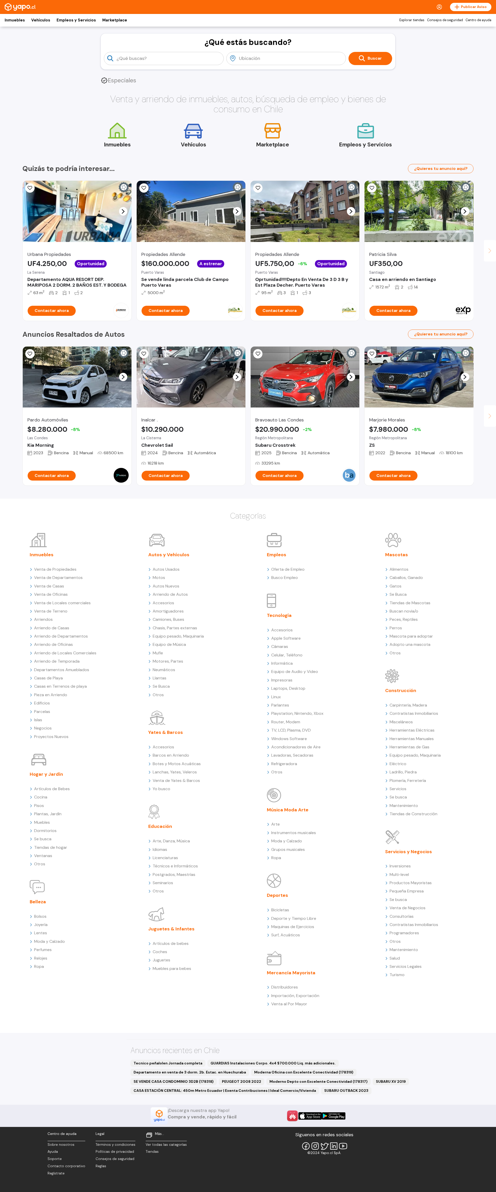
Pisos (39, 805)
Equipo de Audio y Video (294, 671)
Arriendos (43, 619)
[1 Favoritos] (144, 353)
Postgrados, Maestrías (174, 874)
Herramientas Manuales (412, 738)
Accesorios (163, 603)
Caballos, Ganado (406, 577)
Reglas (101, 1166)
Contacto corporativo (66, 1166)
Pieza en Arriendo (50, 694)
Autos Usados (166, 569)
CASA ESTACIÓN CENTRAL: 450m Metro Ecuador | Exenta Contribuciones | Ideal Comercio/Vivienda (225, 1090)
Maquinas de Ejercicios (292, 926)
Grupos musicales (288, 849)
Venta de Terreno (50, 611)
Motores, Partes (168, 661)
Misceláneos (401, 722)
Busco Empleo (284, 577)
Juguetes (161, 960)
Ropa (39, 966)
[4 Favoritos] (371, 188)
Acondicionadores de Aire (296, 747)
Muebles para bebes (172, 968)
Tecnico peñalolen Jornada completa (168, 1063)
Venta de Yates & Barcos (176, 780)
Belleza (38, 902)
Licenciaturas (165, 857)
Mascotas (396, 555)
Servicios (398, 788)
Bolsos (40, 916)
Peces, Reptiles (404, 619)
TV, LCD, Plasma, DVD (291, 730)
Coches (160, 951)
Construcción (400, 690)
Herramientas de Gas (409, 747)
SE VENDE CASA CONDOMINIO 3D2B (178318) (174, 1081)
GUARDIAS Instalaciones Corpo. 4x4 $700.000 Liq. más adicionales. (273, 1063)
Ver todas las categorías (166, 1144)
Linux (276, 697)
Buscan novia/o (404, 611)
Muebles (42, 822)
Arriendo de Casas (51, 628)
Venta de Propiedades (55, 569)
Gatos (395, 586)
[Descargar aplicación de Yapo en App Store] (310, 1116)
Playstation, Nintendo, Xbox (297, 713)
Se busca (42, 839)
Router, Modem (285, 722)
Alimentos (399, 569)
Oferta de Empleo (288, 569)
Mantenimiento (404, 805)
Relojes (40, 958)
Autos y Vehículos (168, 555)
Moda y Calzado (49, 941)
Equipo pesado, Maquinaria (178, 636)
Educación (160, 826)
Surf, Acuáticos (285, 935)
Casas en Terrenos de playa (60, 686)
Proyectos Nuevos (51, 736)
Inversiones (400, 866)
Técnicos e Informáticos (175, 866)
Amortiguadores (168, 611)
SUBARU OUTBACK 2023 (346, 1090)
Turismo (397, 974)
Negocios (43, 728)
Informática (282, 663)
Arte (275, 824)
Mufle (158, 653)
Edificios (42, 703)
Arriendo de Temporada (57, 661)
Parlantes (280, 705)
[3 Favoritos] (257, 188)
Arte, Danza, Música (171, 841)
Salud (395, 958)
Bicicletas (280, 910)
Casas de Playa (48, 678)
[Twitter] (324, 1146)
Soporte (55, 1159)
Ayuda (53, 1151)
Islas (38, 720)
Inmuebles (15, 20)
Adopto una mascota (410, 644)
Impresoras (281, 680)
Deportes (277, 895)
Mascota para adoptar (411, 636)
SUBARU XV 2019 (391, 1081)
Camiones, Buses (168, 619)
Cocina (40, 797)
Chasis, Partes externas (175, 628)
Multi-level (399, 874)
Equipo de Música (169, 644)
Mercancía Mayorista (291, 973)
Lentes (40, 933)
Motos (159, 577)
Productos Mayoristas (411, 882)
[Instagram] (315, 1146)
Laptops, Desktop (288, 688)
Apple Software (286, 638)
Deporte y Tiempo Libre (293, 918)
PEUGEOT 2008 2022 (241, 1081)
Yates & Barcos (165, 732)
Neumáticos (164, 669)
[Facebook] (306, 1146)
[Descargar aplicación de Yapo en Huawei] (292, 1116)
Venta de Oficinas (51, 594)
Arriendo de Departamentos (61, 636)
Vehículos (40, 20)
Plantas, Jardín (47, 814)
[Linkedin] (333, 1146)
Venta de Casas (49, 586)
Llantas (159, 678)
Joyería (41, 924)
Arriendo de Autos (170, 594)
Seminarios (163, 882)
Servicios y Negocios (408, 852)
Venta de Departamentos (58, 577)
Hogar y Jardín (46, 774)
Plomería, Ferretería (408, 780)
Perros (396, 628)
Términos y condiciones (115, 1144)
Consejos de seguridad (445, 20)
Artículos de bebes (171, 943)
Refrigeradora (284, 763)
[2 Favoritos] (30, 353)
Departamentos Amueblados (61, 669)
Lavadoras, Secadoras (292, 755)
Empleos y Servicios (76, 20)
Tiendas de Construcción (413, 814)
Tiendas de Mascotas (410, 603)
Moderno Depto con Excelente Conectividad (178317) (318, 1081)
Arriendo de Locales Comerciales (65, 653)
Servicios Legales (406, 966)
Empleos (276, 555)
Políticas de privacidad (115, 1151)
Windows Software (289, 738)
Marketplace (114, 20)
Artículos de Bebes (52, 788)
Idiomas (160, 849)
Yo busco (161, 788)
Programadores (404, 933)
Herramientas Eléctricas (412, 730)
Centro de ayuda (478, 20)
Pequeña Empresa (407, 891)
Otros (39, 864)
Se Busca (161, 686)
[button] (123, 211)
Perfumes (43, 949)
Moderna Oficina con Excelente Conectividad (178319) (303, 1072)
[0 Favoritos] (30, 188)
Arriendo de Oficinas (53, 644)
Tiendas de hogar (50, 847)
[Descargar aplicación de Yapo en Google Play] (333, 1116)
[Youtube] (343, 1146)
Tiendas (152, 1151)
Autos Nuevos (166, 586)
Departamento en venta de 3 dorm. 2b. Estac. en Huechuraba (190, 1072)
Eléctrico (398, 763)
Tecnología (279, 615)
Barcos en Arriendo (171, 755)
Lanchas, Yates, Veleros (175, 772)
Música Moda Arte (287, 810)
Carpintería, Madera (408, 705)
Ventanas (43, 855)
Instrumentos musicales (293, 832)
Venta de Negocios (407, 908)
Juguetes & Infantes (171, 929)
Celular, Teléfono (287, 655)
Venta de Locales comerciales (62, 603)
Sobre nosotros (61, 1144)
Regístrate (56, 1173)
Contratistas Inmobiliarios (414, 713)
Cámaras (279, 646)
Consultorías (402, 916)
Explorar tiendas (411, 20)
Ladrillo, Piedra (403, 772)
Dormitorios (45, 830)
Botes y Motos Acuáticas (177, 763)
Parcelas (42, 711)
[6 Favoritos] (144, 188)
